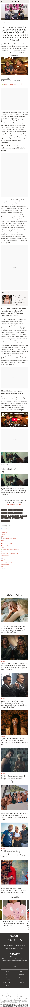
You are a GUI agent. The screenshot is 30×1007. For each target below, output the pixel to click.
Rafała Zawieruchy (11, 236)
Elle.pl (7, 971)
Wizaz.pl (22, 982)
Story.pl (21, 985)
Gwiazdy (4, 510)
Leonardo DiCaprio (13, 515)
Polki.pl (21, 971)
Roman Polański (5, 521)
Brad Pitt (4, 515)
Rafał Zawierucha (6, 518)
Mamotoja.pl (7, 979)
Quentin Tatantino (17, 518)
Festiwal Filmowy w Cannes (15, 512)
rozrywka (23, 515)
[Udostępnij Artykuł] (21, 84)
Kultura (3, 512)
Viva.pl (21, 979)
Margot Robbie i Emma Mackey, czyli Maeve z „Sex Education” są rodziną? (13, 148)
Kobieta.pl (21, 974)
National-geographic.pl (7, 985)
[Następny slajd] (28, 910)
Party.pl (7, 974)
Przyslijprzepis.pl (21, 977)
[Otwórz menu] (1, 1)
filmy (10, 510)
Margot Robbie (18, 510)
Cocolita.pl (7, 977)
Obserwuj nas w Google (10, 84)
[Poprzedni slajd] (1, 910)
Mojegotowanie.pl (7, 982)
